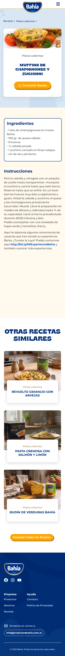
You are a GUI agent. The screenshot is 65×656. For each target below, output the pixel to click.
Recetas (8, 21)
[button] (24, 633)
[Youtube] (19, 580)
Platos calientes (25, 21)
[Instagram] (13, 580)
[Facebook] (6, 580)
